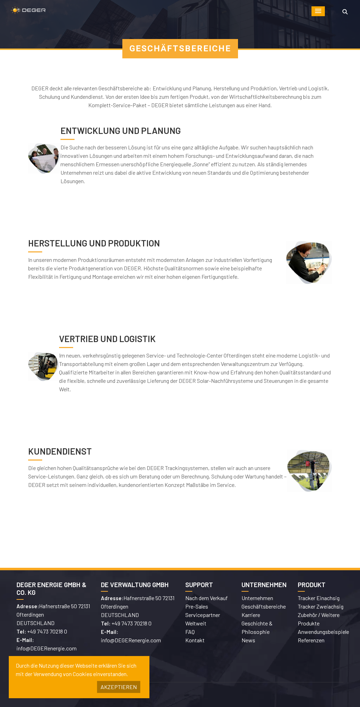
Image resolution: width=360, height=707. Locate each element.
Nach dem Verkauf (206, 597)
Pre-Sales (196, 606)
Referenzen (311, 640)
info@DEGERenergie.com (47, 648)
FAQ (190, 631)
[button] (318, 11)
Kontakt (195, 640)
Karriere (251, 614)
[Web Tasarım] (264, 694)
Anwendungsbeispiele (323, 631)
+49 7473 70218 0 (47, 631)
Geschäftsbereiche (264, 606)
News (248, 640)
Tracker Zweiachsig (320, 606)
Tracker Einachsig (319, 597)
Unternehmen (257, 597)
